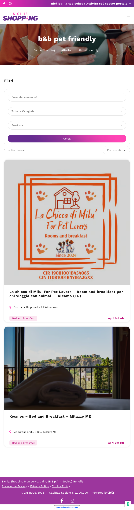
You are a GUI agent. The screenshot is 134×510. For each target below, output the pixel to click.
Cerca (67, 138)
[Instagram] (10, 3)
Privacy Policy (39, 486)
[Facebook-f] (4, 3)
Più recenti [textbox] (114, 150)
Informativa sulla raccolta (67, 507)
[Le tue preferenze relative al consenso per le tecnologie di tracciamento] (128, 504)
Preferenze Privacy (14, 486)
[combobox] (116, 150)
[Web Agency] (111, 492)
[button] (128, 16)
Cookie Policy (61, 486)
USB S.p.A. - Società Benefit (64, 481)
